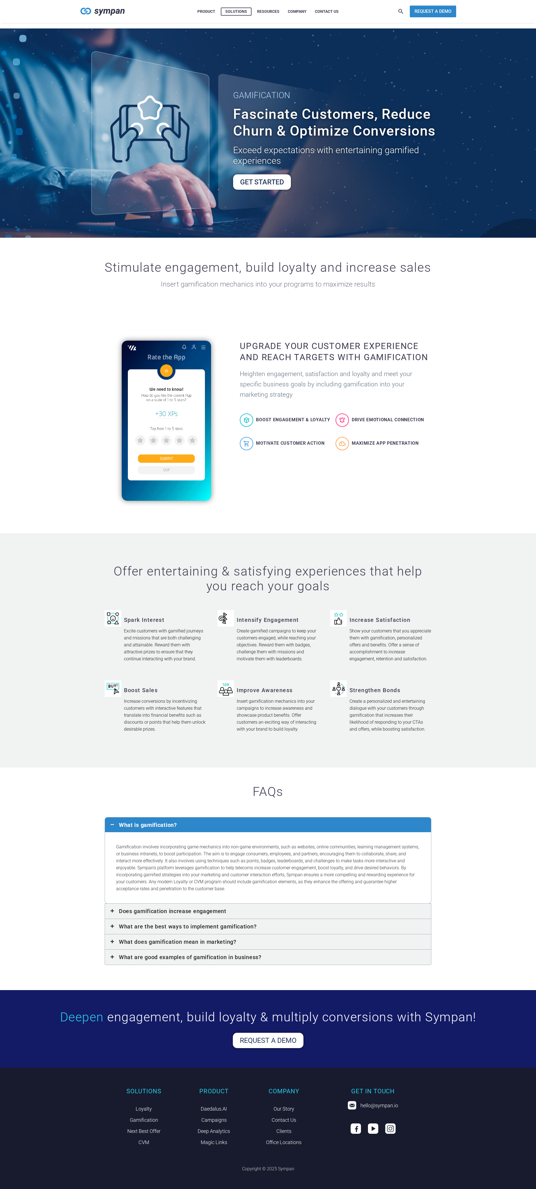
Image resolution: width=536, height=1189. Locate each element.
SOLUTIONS (236, 11)
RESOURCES (268, 11)
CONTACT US (327, 11)
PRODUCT (206, 11)
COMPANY (297, 11)
